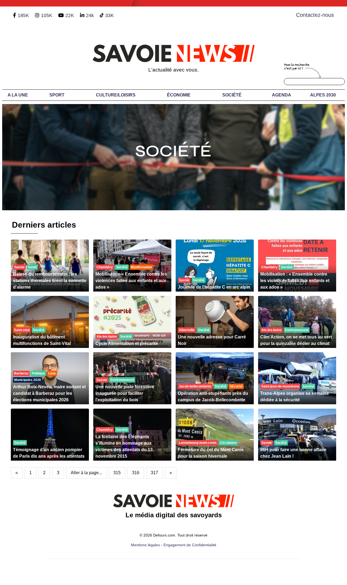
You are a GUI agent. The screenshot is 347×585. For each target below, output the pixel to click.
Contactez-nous (315, 15)
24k (90, 15)
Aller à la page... (86, 472)
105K (46, 15)
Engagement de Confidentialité (189, 545)
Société (232, 95)
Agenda (281, 95)
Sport (57, 95)
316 (135, 472)
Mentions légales (145, 545)
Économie (179, 95)
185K (23, 15)
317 (154, 472)
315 (117, 472)
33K (109, 15)
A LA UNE (18, 95)
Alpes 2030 (323, 95)
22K (69, 15)
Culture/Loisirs (116, 95)
